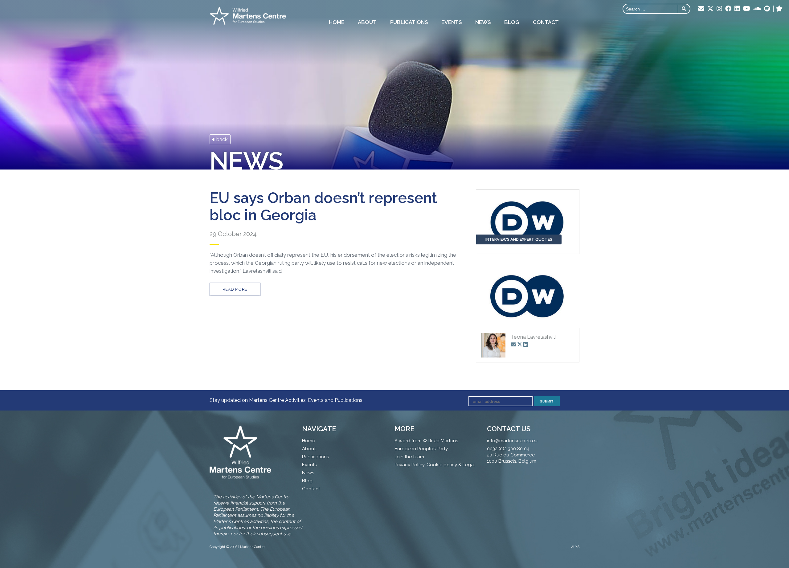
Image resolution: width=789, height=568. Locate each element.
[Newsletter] (701, 9)
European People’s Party (421, 449)
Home (336, 22)
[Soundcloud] (757, 9)
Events (451, 22)
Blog (511, 22)
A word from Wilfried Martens (426, 440)
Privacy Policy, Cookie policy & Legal (434, 465)
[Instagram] (719, 9)
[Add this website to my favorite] (779, 9)
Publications (409, 22)
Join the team (409, 457)
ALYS (575, 547)
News (483, 22)
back (221, 139)
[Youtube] (746, 9)
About (367, 22)
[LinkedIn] (737, 9)
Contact (546, 22)
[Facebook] (728, 9)
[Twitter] (710, 9)
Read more (235, 289)
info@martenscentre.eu (512, 440)
